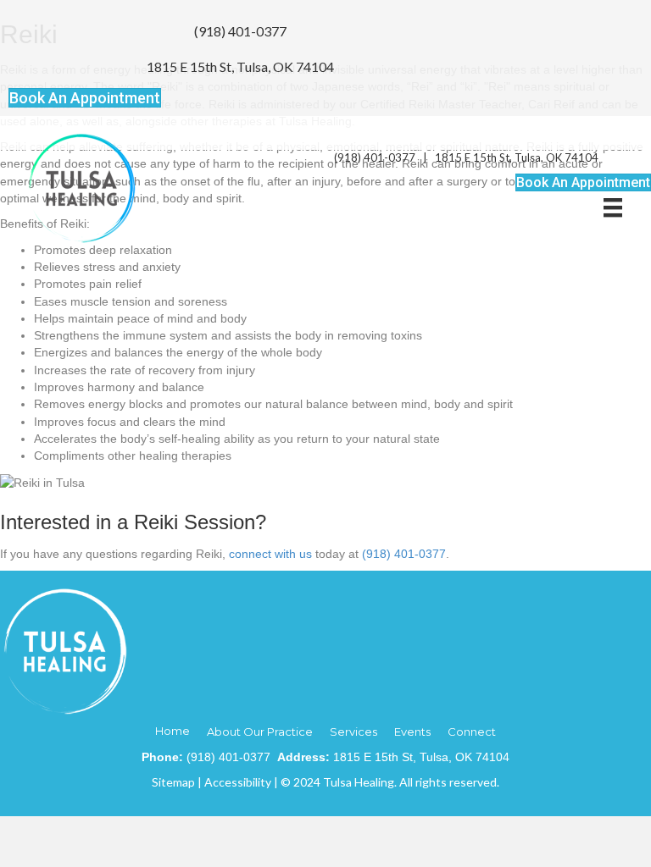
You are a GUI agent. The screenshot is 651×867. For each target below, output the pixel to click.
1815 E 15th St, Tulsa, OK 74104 (240, 66)
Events (412, 731)
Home (172, 730)
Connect (472, 731)
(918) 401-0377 (240, 31)
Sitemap (173, 782)
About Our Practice (260, 731)
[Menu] (613, 207)
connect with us (270, 554)
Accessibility (237, 782)
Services (353, 731)
